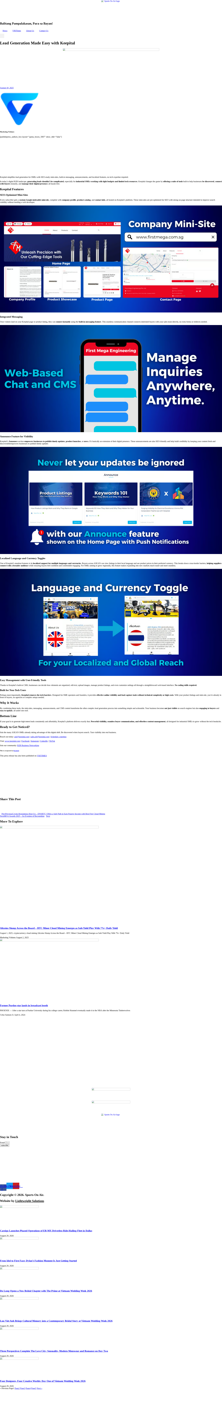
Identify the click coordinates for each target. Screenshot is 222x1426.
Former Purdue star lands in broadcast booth (24, 1005)
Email (2, 1142)
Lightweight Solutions (29, 1201)
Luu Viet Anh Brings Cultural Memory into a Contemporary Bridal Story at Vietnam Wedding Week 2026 (56, 1321)
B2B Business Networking (28, 745)
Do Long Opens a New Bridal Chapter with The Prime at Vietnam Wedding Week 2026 (46, 1291)
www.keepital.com (12, 741)
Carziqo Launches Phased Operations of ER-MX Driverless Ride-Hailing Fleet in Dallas (46, 1230)
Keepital (16, 750)
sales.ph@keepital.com (40, 737)
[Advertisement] (77, 156)
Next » (39, 1388)
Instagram (35, 741)
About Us (30, 31)
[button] (2, 36)
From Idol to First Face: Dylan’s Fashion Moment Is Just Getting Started (38, 1260)
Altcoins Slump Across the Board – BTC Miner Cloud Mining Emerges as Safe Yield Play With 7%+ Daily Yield (59, 928)
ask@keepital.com (21, 737)
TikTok (52, 741)
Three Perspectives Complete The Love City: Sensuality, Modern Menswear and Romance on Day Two (54, 1351)
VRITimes (16, 31)
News (5, 31)
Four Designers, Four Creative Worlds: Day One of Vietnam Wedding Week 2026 (43, 1381)
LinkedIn (44, 741)
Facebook (25, 741)
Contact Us (43, 31)
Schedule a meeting (58, 737)
